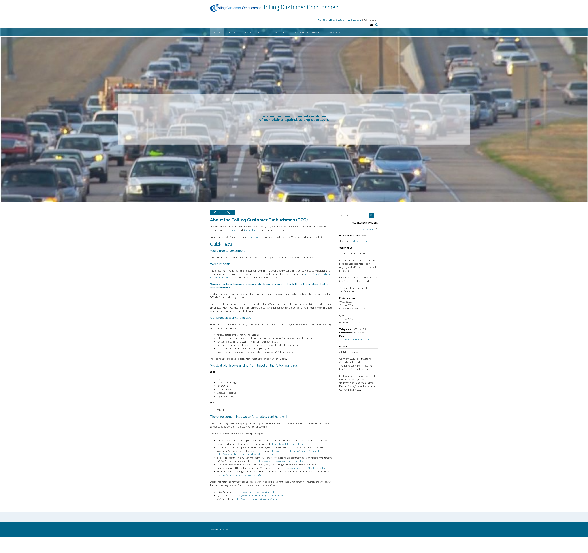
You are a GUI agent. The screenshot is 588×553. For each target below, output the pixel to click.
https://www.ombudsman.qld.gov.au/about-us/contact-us (264, 495)
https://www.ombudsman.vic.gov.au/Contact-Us (258, 499)
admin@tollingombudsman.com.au (356, 339)
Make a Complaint (256, 32)
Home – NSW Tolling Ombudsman (287, 444)
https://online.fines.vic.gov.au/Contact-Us (240, 474)
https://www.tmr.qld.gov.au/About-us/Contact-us (305, 468)
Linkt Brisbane (231, 230)
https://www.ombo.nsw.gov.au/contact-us (256, 492)
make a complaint (359, 241)
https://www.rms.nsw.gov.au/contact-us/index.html (283, 461)
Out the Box (224, 529)
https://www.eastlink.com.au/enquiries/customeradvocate (246, 454)
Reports (335, 32)
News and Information (308, 32)
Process (232, 32)
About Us (280, 32)
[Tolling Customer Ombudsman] (236, 8)
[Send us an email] (371, 24)
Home (217, 32)
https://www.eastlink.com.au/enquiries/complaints (295, 450)
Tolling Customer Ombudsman (300, 7)
